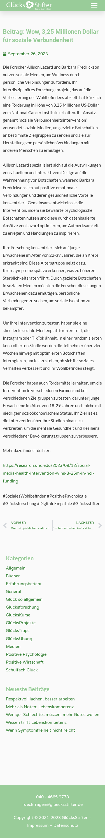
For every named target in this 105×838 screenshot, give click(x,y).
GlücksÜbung (19, 639)
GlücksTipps (17, 630)
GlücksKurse (18, 615)
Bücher (13, 576)
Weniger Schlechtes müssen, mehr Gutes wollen (52, 714)
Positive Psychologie (26, 654)
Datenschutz (65, 825)
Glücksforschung (22, 607)
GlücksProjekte (21, 623)
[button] (94, 5)
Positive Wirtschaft (25, 662)
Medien (13, 646)
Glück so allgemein (24, 599)
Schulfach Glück (22, 670)
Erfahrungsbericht (24, 584)
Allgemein (15, 568)
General (13, 591)
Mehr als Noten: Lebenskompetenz (40, 707)
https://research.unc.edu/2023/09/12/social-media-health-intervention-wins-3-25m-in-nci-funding (48, 473)
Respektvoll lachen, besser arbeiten (40, 699)
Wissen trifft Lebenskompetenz (36, 722)
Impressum (37, 825)
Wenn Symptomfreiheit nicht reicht (40, 730)
